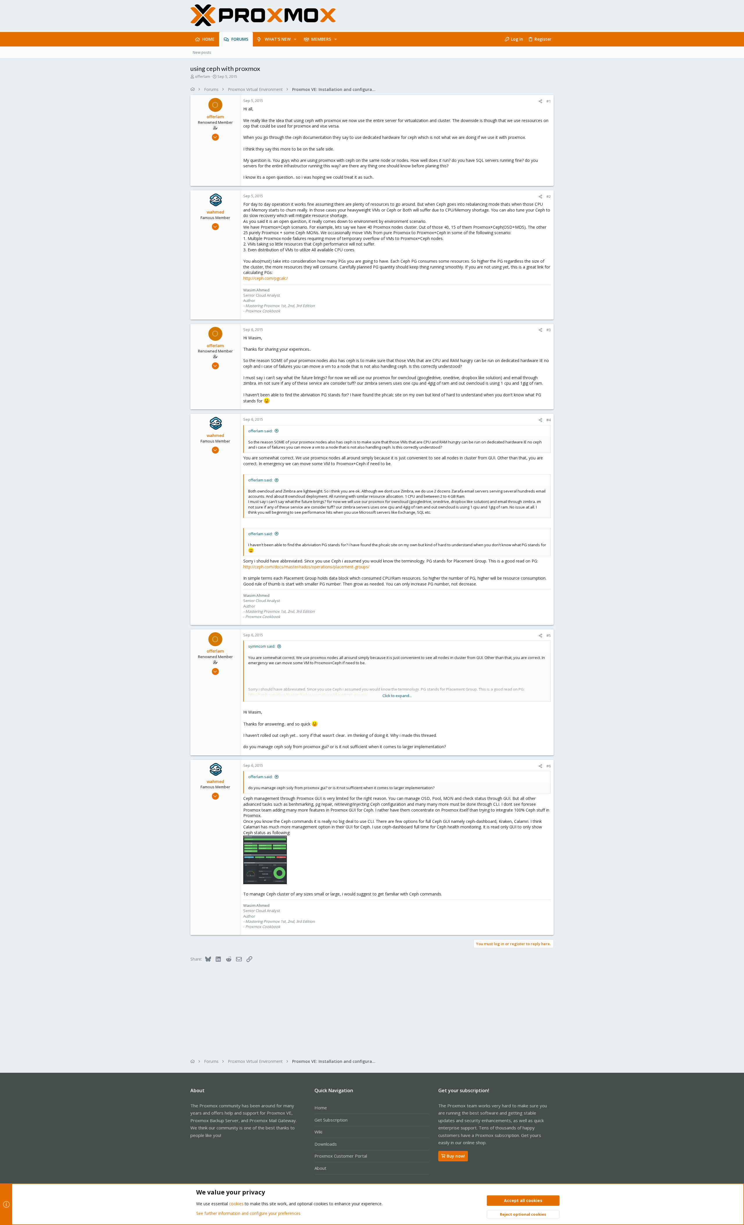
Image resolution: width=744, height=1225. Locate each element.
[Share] (540, 101)
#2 (548, 196)
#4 (548, 419)
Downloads (325, 1144)
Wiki (318, 1132)
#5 (548, 635)
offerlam (202, 76)
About (320, 1168)
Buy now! (456, 1156)
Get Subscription (331, 1120)
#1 (548, 101)
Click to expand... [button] (397, 695)
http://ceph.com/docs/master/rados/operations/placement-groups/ (306, 566)
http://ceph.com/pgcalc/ (265, 278)
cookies (236, 1203)
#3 (548, 329)
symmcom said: (261, 646)
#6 (548, 766)
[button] (295, 39)
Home (320, 1108)
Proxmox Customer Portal (340, 1156)
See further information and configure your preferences (248, 1213)
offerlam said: (260, 431)
